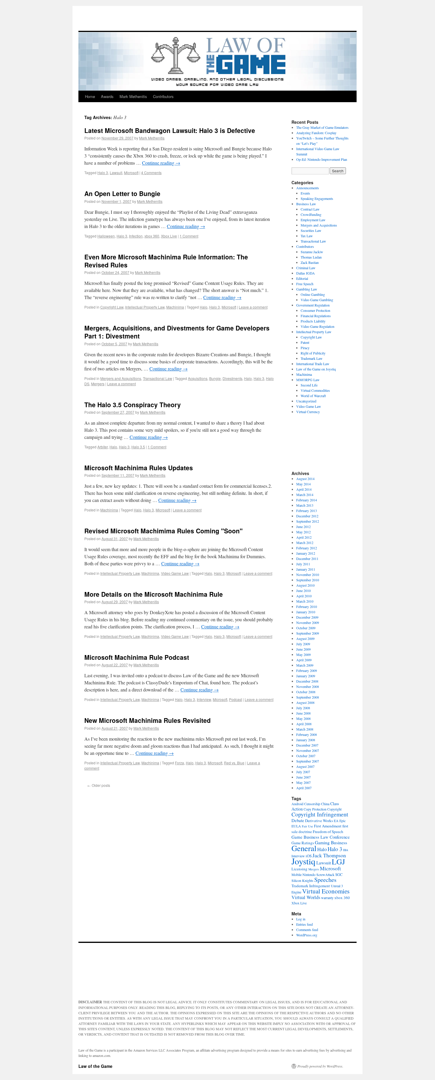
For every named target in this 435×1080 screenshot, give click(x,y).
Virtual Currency (308, 411)
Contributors (163, 96)
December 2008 (307, 681)
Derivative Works (319, 820)
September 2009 (307, 633)
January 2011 (305, 569)
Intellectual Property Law (145, 306)
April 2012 (304, 537)
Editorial (302, 278)
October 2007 (305, 755)
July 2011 (303, 563)
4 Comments (151, 172)
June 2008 (303, 713)
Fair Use (307, 826)
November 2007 (307, 750)
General (303, 848)
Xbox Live (169, 235)
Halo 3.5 (138, 446)
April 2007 (304, 787)
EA (336, 820)
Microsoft (131, 172)
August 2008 (305, 702)
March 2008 (304, 729)
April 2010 (304, 595)
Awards (107, 96)
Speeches (325, 880)
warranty (327, 897)
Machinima (175, 306)
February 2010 (306, 606)
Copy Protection (315, 809)
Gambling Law (306, 289)
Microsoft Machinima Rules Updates (138, 467)
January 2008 (305, 739)
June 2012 (303, 526)
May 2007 (303, 782)
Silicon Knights (302, 880)
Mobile (296, 874)
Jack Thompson (329, 855)
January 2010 (305, 611)
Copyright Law (111, 306)
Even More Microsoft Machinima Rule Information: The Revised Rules (166, 260)
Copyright (334, 809)
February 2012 (306, 547)
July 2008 (303, 707)
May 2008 (303, 718)
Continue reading (161, 163)
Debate (297, 820)
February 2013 (306, 510)
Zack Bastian (310, 262)
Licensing (299, 869)
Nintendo (308, 874)
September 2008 (307, 697)
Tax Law (307, 235)
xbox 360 (151, 235)
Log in (300, 919)
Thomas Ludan (311, 257)
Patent (305, 342)
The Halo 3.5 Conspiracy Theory (132, 404)
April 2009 (304, 659)
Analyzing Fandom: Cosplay (316, 132)
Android (297, 803)
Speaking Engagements (317, 198)
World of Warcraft (313, 395)
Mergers (97, 383)
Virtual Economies (325, 891)
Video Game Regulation (317, 326)
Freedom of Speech (328, 831)
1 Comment (189, 235)
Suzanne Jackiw (312, 251)
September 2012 (307, 521)
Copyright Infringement (319, 814)
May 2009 (303, 654)
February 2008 (306, 734)
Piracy (305, 347)
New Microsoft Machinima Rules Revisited (147, 720)
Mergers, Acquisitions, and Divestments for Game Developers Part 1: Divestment (177, 331)
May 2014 (303, 484)
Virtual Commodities (315, 390)
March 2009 (304, 665)
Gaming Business (331, 842)
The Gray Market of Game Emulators (322, 127)
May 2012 (303, 531)
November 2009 (307, 622)
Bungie (215, 378)
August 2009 (305, 638)
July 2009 (303, 643)
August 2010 (305, 585)
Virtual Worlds (305, 897)
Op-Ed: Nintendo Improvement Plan (321, 159)
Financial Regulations (316, 315)
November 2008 (307, 686)
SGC (339, 874)
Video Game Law (175, 573)
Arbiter (102, 446)
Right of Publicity (313, 353)
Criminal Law (305, 267)
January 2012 (305, 553)
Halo (203, 306)
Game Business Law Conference (320, 837)
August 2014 (305, 478)
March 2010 (304, 601)
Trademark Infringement (310, 885)
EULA (296, 826)
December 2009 (307, 617)
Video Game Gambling (317, 299)
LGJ (338, 861)
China (325, 803)
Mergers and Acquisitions (120, 378)
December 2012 (307, 515)
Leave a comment (253, 306)
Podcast (235, 699)
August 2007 (305, 766)
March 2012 (304, 542)
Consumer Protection (315, 310)
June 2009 (303, 649)
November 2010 (307, 574)
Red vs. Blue (234, 762)
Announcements (307, 187)
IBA (345, 850)
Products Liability (313, 321)
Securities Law (311, 230)
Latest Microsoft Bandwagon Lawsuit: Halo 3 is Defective (169, 130)
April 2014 (304, 489)
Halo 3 (102, 172)
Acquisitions (197, 378)
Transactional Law (157, 378)
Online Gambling (313, 294)
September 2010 (307, 579)
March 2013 (304, 505)
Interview (204, 699)
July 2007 (303, 771)
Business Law (306, 203)
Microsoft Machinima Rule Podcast (136, 657)
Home (90, 96)
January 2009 (305, 675)
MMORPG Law (308, 379)
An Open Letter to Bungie (122, 193)
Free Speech (304, 283)
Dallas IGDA (305, 273)
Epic (342, 820)
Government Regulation (313, 305)
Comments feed (307, 929)
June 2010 (303, 590)
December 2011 (307, 558)
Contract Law (310, 209)
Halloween (106, 235)
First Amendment (327, 826)
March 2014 (304, 494)
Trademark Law (312, 358)
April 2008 (304, 723)
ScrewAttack (325, 874)
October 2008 (305, 691)
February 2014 (306, 500)
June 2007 (303, 777)
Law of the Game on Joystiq (316, 369)
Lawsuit (116, 172)
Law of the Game (95, 1066)
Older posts (98, 785)
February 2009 (306, 670)
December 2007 (307, 745)
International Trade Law (312, 363)
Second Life (309, 385)
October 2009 (305, 627)
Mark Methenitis (133, 96)
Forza (179, 762)
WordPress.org (306, 935)
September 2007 (307, 761)
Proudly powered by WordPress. (320, 1066)
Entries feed (304, 924)
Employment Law (313, 219)
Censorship (312, 803)
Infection (136, 235)
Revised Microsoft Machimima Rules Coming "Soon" (163, 530)
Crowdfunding (311, 214)
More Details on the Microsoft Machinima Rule (153, 594)
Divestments (232, 378)
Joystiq (303, 861)
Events (305, 193)
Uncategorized (306, 401)
